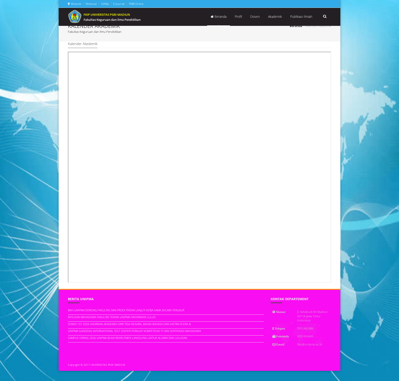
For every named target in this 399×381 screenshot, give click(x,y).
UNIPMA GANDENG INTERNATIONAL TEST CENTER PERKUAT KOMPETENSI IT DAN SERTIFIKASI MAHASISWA (134, 331)
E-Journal (118, 4)
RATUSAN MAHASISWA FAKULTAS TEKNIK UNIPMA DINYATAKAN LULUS (112, 317)
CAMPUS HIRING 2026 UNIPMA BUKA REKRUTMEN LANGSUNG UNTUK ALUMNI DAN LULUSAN (127, 338)
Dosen (255, 16)
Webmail (91, 4)
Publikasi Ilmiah (301, 16)
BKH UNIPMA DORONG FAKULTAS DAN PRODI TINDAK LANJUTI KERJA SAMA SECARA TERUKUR (126, 310)
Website (75, 4)
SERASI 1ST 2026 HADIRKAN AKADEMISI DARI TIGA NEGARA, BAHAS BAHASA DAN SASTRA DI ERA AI (129, 324)
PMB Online (136, 4)
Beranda (220, 16)
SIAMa (104, 4)
